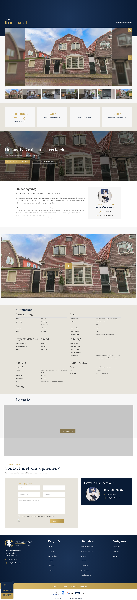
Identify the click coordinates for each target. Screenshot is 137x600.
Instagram (116, 547)
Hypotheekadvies (86, 575)
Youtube (115, 556)
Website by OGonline (79, 586)
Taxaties (83, 556)
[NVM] (63, 593)
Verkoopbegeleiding (87, 551)
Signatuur (51, 551)
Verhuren (83, 561)
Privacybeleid (36, 516)
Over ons (51, 565)
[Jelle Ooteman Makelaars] (18, 543)
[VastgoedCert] (55, 593)
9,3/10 (84, 593)
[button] (68, 85)
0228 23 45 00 (106, 212)
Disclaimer (54, 586)
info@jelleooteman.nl (106, 215)
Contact (50, 570)
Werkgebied (51, 561)
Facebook (116, 551)
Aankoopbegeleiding (87, 547)
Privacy (22, 521)
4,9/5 (71, 593)
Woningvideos (52, 556)
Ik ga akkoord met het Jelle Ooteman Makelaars (38, 516)
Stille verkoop (85, 565)
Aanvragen (57, 521)
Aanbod (50, 547)
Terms (25, 521)
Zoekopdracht (85, 570)
